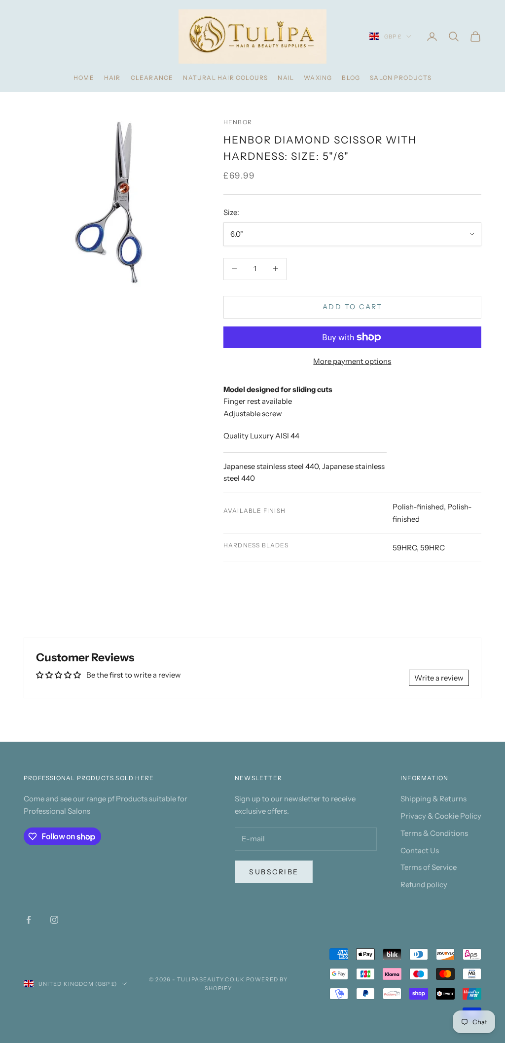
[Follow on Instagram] (54, 920)
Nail (286, 77)
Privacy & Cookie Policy (440, 816)
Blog (351, 77)
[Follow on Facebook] (29, 920)
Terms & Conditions (434, 833)
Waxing (318, 77)
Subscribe (274, 871)
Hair (112, 77)
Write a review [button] (439, 678)
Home (83, 77)
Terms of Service (428, 867)
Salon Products (401, 77)
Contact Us (419, 850)
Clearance (152, 77)
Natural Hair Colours (225, 77)
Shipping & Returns (433, 798)
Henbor (237, 122)
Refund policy (423, 884)
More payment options (352, 361)
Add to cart (353, 306)
